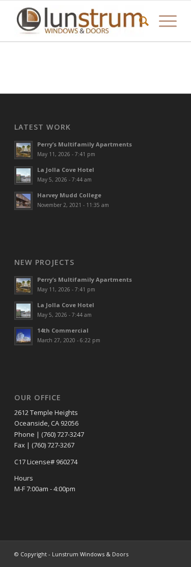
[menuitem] (139, 21)
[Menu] (163, 21)
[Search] (139, 21)
